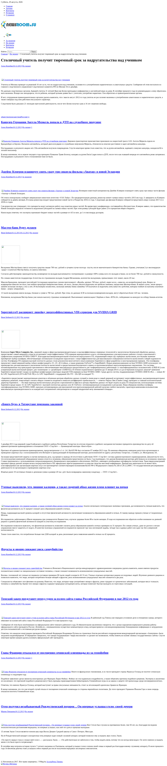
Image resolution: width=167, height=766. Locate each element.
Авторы (9, 8)
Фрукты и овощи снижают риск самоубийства (32, 549)
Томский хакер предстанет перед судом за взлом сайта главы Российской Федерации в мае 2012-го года (69, 598)
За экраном (10, 41)
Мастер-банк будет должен (18, 227)
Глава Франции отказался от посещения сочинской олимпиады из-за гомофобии (54, 652)
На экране (10, 43)
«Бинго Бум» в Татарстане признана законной (32, 404)
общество (5, 117)
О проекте (10, 15)
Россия (24, 117)
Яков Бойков (6, 233)
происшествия (15, 117)
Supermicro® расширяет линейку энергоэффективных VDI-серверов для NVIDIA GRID (59, 312)
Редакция (10, 13)
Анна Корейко (7, 66)
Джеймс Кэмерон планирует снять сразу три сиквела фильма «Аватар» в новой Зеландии (60, 171)
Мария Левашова (8, 711)
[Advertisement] (83, 72)
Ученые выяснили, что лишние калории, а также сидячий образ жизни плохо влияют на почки (64, 487)
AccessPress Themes (54, 762)
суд (28, 117)
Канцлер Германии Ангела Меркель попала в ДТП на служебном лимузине (51, 122)
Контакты (10, 11)
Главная (9, 6)
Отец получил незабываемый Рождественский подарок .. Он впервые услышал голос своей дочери (67, 706)
